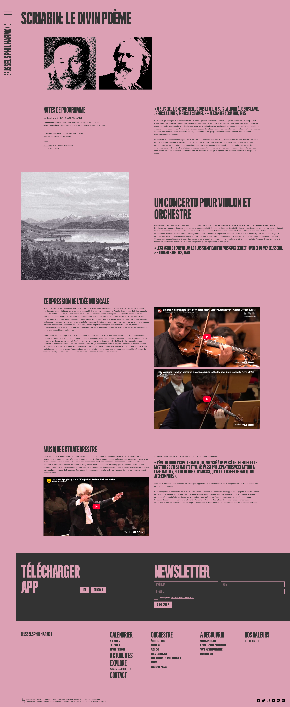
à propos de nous (158, 641)
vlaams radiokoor (208, 641)
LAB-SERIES (115, 645)
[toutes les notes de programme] (57, 136)
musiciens (155, 645)
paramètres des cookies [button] (74, 701)
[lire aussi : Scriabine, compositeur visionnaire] (63, 133)
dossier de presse (159, 666)
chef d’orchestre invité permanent (166, 658)
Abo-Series (115, 641)
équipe (154, 662)
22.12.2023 (48, 148)
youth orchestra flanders (211, 649)
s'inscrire (163, 605)
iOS (84, 590)
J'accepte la (177, 598)
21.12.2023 (48, 145)
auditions (155, 649)
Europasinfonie (206, 654)
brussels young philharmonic (213, 645)
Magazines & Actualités (120, 669)
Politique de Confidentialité (182, 598)
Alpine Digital (100, 701)
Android (98, 590)
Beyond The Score (117, 649)
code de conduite (252, 641)
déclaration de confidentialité (49, 701)
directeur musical (159, 654)
